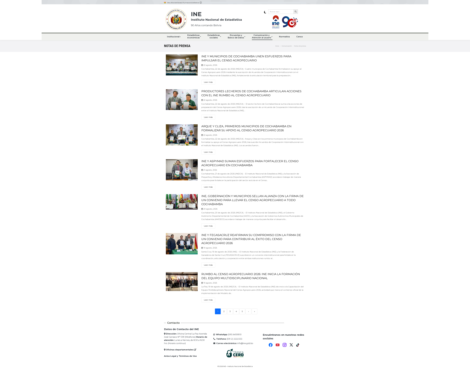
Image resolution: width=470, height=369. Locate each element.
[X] (291, 345)
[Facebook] (271, 345)
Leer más (208, 82)
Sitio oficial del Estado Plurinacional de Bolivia (183, 3)
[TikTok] (298, 345)
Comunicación (287, 46)
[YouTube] (278, 345)
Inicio (277, 46)
